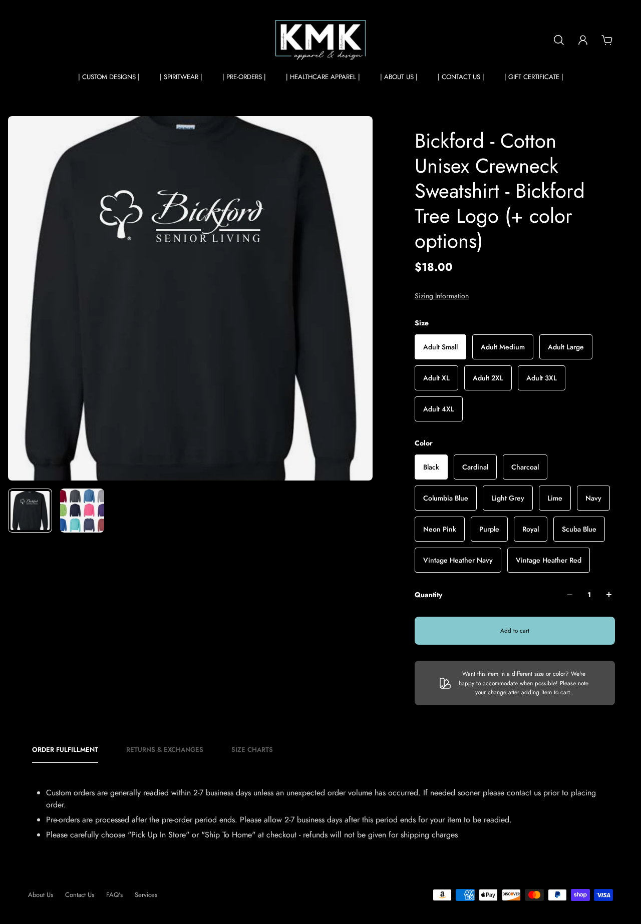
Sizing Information (442, 296)
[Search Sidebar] (559, 40)
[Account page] (583, 40)
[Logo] (320, 40)
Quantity (428, 595)
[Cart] (607, 40)
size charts (252, 749)
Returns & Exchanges (164, 749)
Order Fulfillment (65, 749)
